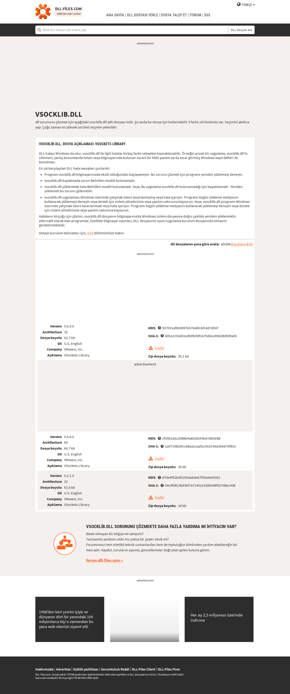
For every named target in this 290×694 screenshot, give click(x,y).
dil (251, 244)
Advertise (63, 669)
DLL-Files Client (143, 669)
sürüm (226, 244)
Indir (159, 348)
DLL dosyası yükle (142, 15)
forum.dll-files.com (103, 560)
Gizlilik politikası (85, 669)
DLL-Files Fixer (169, 669)
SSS (207, 15)
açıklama (240, 244)
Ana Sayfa (115, 15)
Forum (195, 15)
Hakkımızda (44, 669)
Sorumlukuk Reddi (115, 669)
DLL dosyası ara (241, 30)
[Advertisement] (145, 77)
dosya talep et (174, 15)
